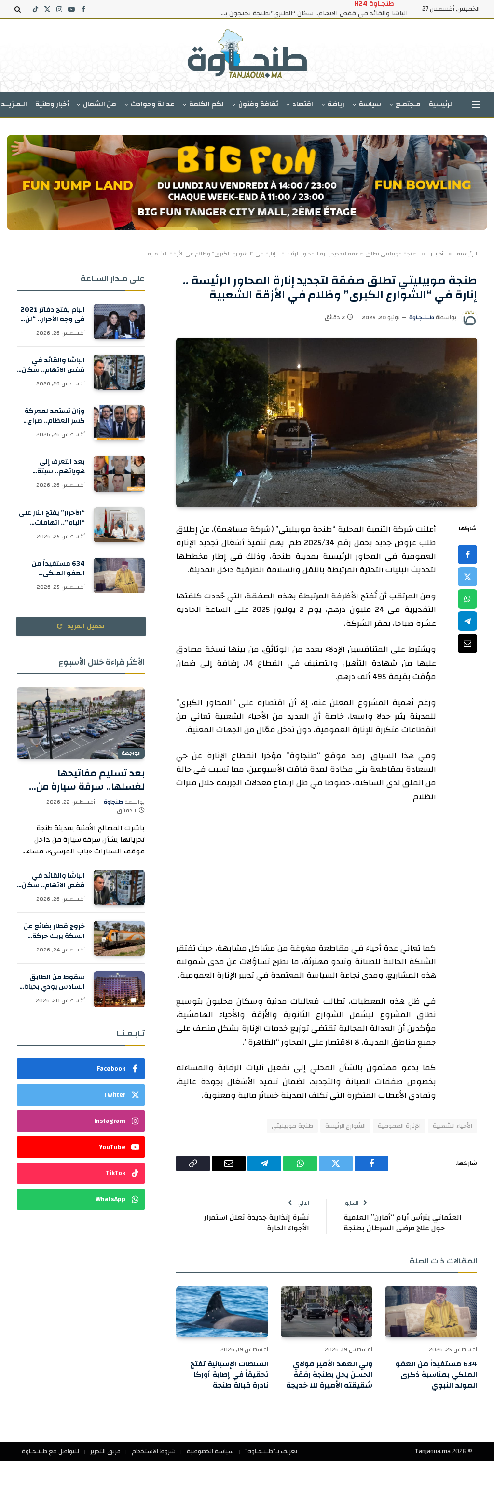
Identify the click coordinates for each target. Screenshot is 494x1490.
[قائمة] (476, 104)
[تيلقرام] (467, 621)
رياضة (336, 104)
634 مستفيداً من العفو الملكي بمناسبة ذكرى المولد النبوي (436, 1375)
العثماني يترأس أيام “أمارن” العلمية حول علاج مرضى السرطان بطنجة (402, 1223)
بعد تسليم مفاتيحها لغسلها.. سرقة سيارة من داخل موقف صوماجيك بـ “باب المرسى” (82, 779)
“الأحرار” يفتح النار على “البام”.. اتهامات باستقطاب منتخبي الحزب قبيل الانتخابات (52, 517)
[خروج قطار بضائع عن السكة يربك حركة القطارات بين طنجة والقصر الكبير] (119, 938)
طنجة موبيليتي (292, 1126)
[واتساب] (467, 599)
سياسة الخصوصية (210, 1451)
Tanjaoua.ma (433, 1451)
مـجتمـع (408, 104)
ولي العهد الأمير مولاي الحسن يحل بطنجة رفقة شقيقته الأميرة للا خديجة (329, 1375)
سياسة (370, 104)
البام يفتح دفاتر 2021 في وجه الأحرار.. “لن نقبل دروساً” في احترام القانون (52, 314)
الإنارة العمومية (399, 1126)
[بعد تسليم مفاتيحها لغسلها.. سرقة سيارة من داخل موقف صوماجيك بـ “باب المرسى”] (81, 723)
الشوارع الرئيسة (345, 1126)
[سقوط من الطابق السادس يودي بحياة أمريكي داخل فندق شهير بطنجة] (119, 989)
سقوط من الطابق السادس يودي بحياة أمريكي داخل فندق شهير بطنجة (54, 982)
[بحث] (18, 9)
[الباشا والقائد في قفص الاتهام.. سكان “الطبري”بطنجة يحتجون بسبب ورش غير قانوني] (119, 372)
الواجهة (131, 753)
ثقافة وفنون (258, 104)
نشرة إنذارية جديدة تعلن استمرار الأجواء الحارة (256, 1223)
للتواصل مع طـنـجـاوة (50, 1451)
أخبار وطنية (52, 104)
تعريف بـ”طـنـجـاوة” (271, 1451)
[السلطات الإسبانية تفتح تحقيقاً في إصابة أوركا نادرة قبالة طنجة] (222, 1311)
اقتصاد (302, 104)
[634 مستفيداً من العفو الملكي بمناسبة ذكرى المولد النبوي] (431, 1311)
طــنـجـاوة (421, 317)
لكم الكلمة (206, 104)
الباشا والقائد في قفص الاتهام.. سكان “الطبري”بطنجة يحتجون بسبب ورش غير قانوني (311, 13)
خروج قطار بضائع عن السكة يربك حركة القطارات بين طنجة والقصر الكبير (54, 931)
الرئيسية (441, 104)
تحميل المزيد (85, 626)
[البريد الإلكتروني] (467, 643)
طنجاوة (113, 801)
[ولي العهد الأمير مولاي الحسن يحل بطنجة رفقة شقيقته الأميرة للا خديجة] (327, 1311)
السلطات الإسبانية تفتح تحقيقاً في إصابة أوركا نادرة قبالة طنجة (229, 1375)
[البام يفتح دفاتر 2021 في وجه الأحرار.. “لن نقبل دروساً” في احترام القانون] (119, 321)
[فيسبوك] (467, 554)
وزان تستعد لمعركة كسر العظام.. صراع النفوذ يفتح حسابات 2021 (55, 416)
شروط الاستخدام (154, 1451)
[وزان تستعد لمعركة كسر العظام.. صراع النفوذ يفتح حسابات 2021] (119, 422)
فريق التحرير (105, 1451)
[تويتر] (467, 576)
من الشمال (99, 104)
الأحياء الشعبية (452, 1126)
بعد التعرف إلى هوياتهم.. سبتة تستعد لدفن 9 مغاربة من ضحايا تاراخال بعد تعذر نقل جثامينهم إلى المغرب (51, 466)
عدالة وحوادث (153, 104)
